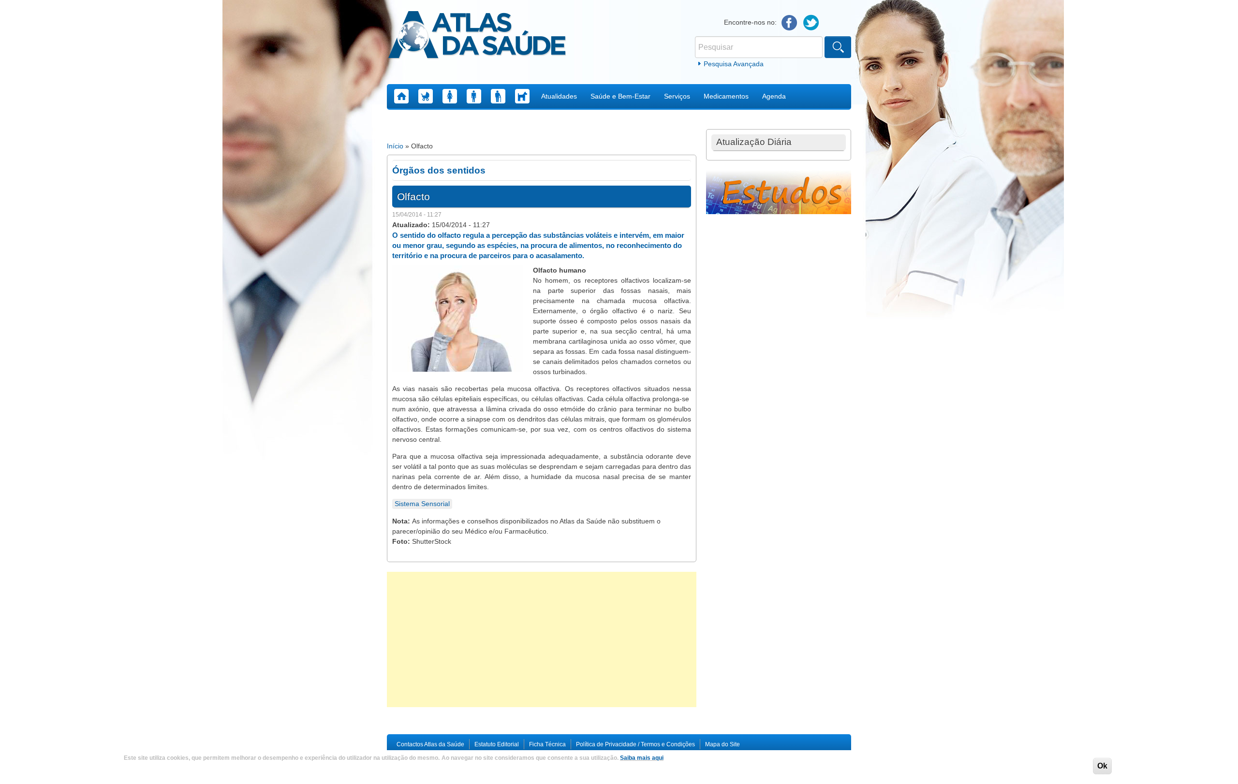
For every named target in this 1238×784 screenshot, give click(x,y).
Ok (1102, 766)
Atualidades (559, 96)
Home (401, 96)
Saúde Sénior (498, 96)
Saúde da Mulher (450, 96)
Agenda (774, 96)
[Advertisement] (541, 639)
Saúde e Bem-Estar (620, 96)
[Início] (477, 36)
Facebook (789, 23)
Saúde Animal (522, 96)
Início (395, 146)
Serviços (677, 96)
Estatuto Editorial (496, 744)
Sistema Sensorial (422, 504)
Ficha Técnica (547, 744)
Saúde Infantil (425, 96)
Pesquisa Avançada (734, 64)
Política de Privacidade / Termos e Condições (635, 744)
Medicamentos (726, 96)
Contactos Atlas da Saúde (430, 744)
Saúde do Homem (474, 96)
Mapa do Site (722, 744)
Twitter (811, 23)
